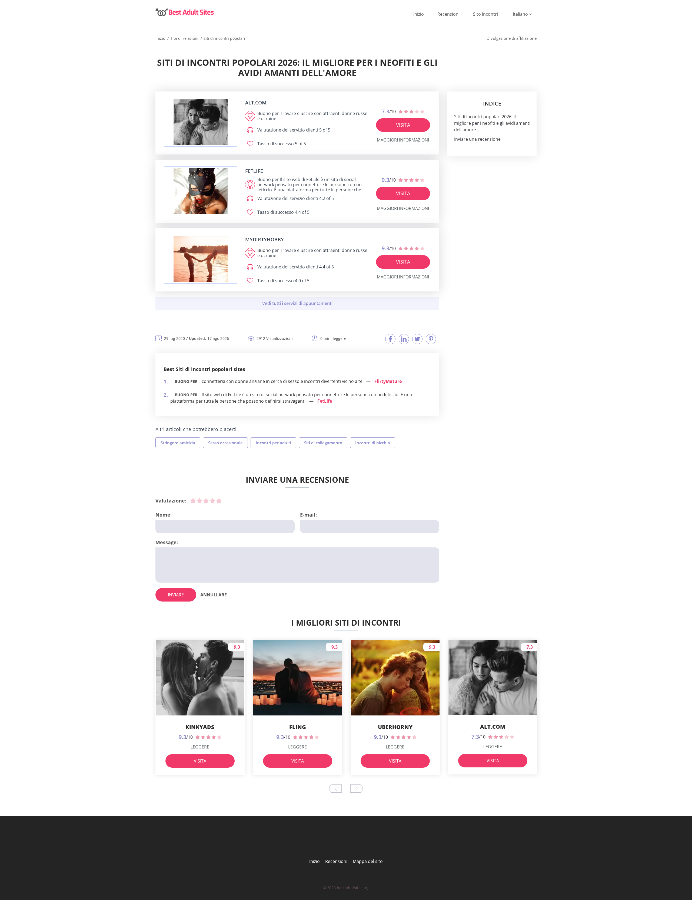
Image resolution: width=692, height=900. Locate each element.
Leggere (200, 747)
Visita (403, 124)
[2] (199, 501)
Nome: (163, 514)
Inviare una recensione (477, 139)
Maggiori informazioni (403, 140)
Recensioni (448, 14)
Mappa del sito (368, 861)
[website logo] (201, 122)
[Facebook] (390, 339)
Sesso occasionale (225, 442)
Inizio (418, 14)
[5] (219, 501)
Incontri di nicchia (372, 442)
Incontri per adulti (273, 442)
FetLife (324, 401)
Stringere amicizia (178, 442)
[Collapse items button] (297, 303)
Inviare (176, 595)
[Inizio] (185, 12)
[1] (193, 501)
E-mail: (308, 514)
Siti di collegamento (323, 442)
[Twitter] (417, 339)
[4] (212, 501)
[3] (206, 501)
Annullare (213, 595)
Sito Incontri (485, 14)
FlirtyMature (388, 381)
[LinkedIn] (404, 339)
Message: (166, 542)
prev (336, 788)
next (356, 788)
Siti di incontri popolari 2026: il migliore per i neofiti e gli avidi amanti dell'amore (492, 123)
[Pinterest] (431, 339)
